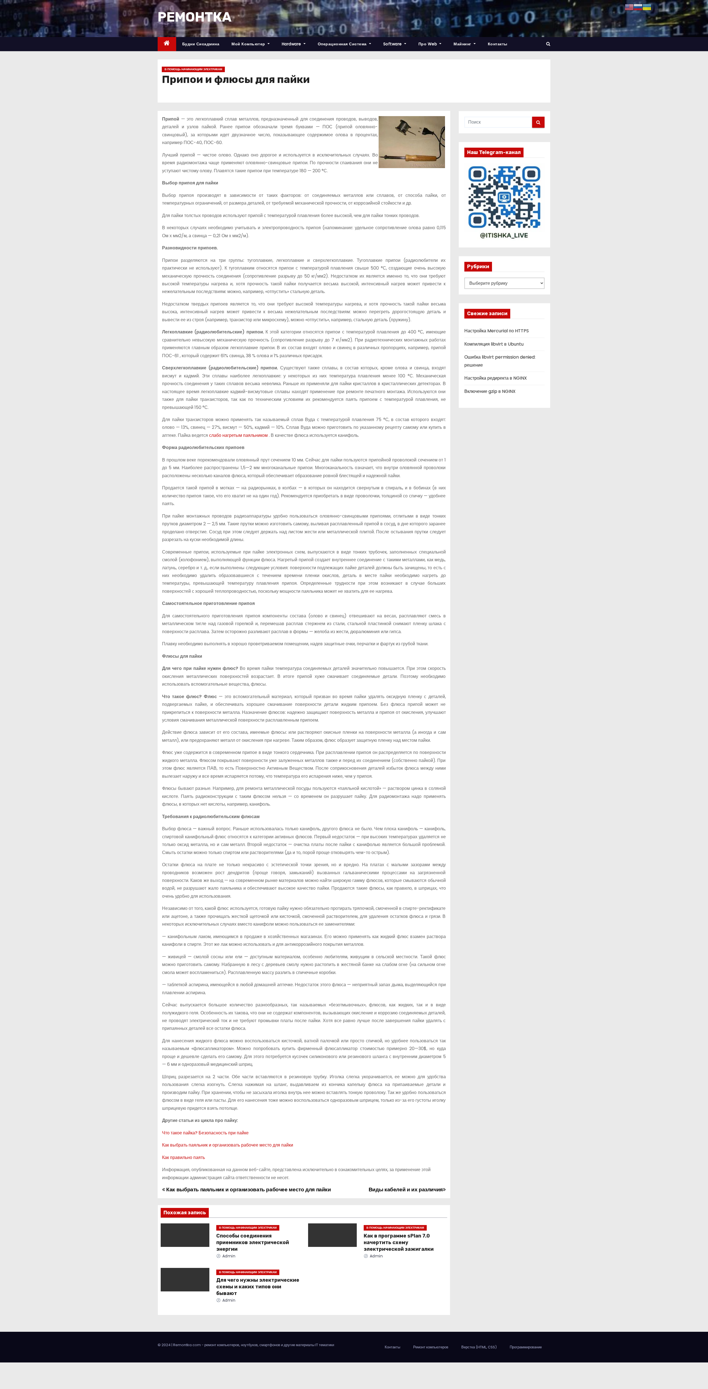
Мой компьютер (248, 44)
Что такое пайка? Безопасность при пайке (205, 1133)
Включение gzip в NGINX (490, 391)
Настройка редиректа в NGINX (495, 378)
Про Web (428, 44)
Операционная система (343, 44)
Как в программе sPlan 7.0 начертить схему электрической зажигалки (399, 1242)
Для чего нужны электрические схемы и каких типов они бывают (257, 1286)
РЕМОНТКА (194, 17)
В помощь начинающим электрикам (193, 69)
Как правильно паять (183, 1157)
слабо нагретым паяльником (239, 435)
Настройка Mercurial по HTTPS (496, 331)
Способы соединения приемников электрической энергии (252, 1242)
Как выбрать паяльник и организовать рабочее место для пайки (227, 1145)
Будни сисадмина (201, 44)
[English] (629, 7)
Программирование (526, 1347)
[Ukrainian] (646, 7)
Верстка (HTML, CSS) (479, 1347)
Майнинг (463, 44)
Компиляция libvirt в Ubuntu (494, 344)
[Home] (167, 44)
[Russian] (638, 7)
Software (393, 44)
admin (228, 1256)
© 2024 (164, 1345)
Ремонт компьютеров (430, 1347)
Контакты (497, 44)
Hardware (292, 44)
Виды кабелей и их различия (406, 1189)
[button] (548, 44)
